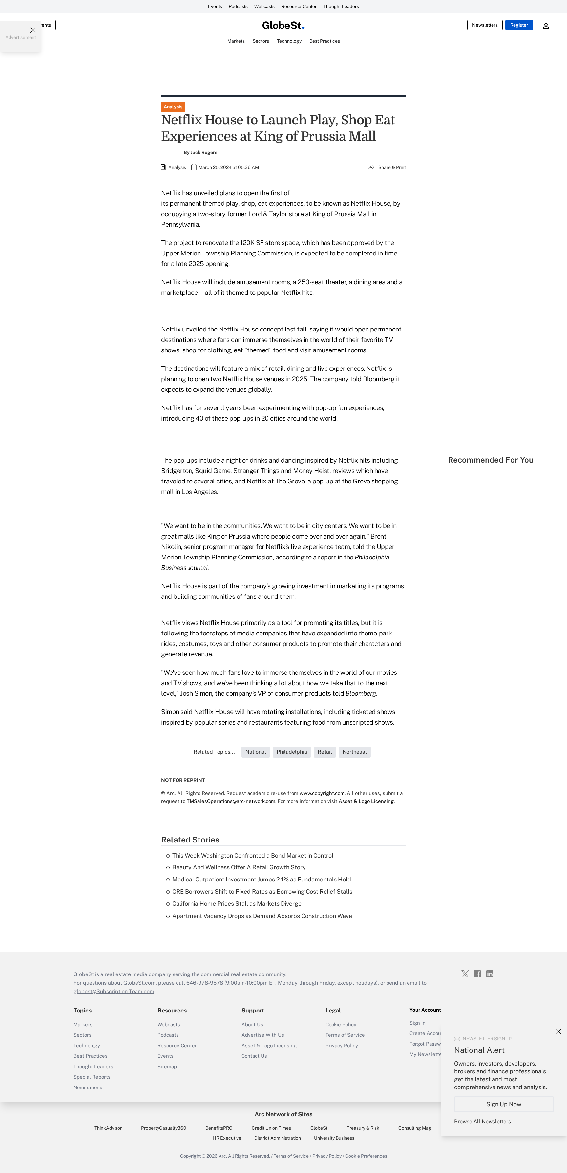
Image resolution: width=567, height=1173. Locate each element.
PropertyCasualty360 (163, 1128)
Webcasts (264, 6)
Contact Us (254, 1056)
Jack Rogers (204, 152)
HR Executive (227, 1138)
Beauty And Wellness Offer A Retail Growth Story (239, 867)
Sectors (83, 1035)
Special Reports (92, 1077)
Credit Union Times (271, 1128)
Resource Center (299, 6)
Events (215, 6)
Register (519, 25)
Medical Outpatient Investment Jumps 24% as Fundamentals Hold (261, 879)
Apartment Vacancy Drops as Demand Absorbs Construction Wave (262, 915)
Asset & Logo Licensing (269, 1045)
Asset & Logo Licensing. (367, 801)
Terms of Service (345, 1035)
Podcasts (238, 6)
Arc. (223, 1156)
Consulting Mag (414, 1128)
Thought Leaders (341, 6)
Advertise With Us (263, 1035)
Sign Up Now (504, 1104)
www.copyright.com (322, 793)
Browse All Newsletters (482, 1121)
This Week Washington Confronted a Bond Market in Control (252, 855)
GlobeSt (318, 1128)
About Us (252, 1024)
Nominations (88, 1087)
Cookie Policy (341, 1024)
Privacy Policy (342, 1045)
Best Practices (91, 1056)
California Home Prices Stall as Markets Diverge (237, 903)
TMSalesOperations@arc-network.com (231, 801)
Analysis (173, 106)
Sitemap (167, 1066)
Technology (87, 1045)
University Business (334, 1138)
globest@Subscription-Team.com (114, 991)
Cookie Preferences (366, 1156)
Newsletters (485, 25)
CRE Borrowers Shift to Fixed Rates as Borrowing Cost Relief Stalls (262, 891)
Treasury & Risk (363, 1128)
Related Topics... (214, 752)
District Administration (277, 1138)
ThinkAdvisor (108, 1128)
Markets (83, 1024)
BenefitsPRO (218, 1128)
